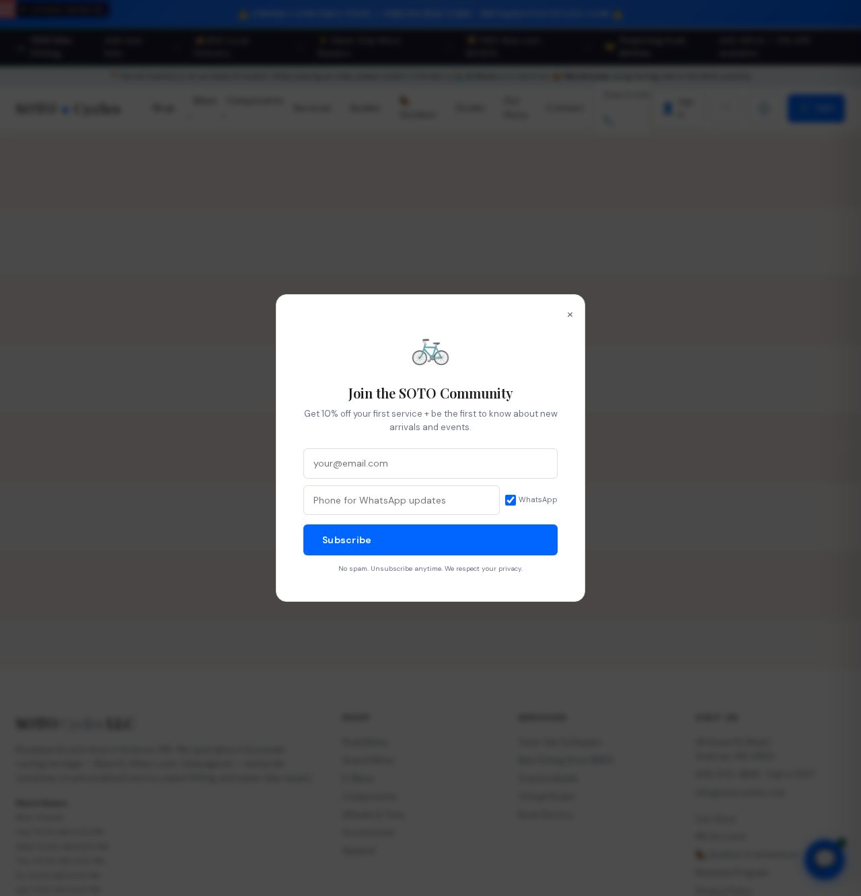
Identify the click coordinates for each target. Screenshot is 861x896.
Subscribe (347, 540)
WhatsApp (538, 499)
